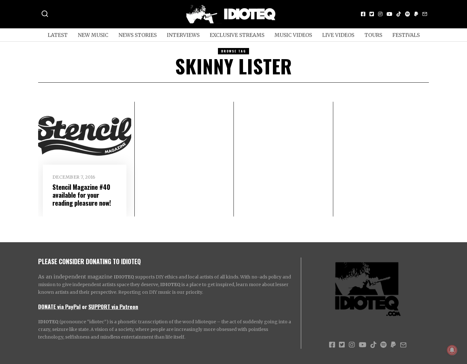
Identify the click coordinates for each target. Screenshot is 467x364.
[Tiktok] (399, 14)
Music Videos (293, 35)
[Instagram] (380, 14)
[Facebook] (363, 14)
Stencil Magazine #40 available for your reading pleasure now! (81, 195)
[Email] (425, 14)
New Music (93, 35)
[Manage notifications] (452, 350)
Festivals (406, 35)
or (84, 306)
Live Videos (338, 35)
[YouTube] (389, 14)
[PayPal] (416, 14)
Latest (58, 35)
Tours (373, 35)
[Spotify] (407, 14)
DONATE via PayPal (59, 306)
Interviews (183, 35)
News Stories (137, 35)
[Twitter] (372, 14)
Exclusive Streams (237, 35)
